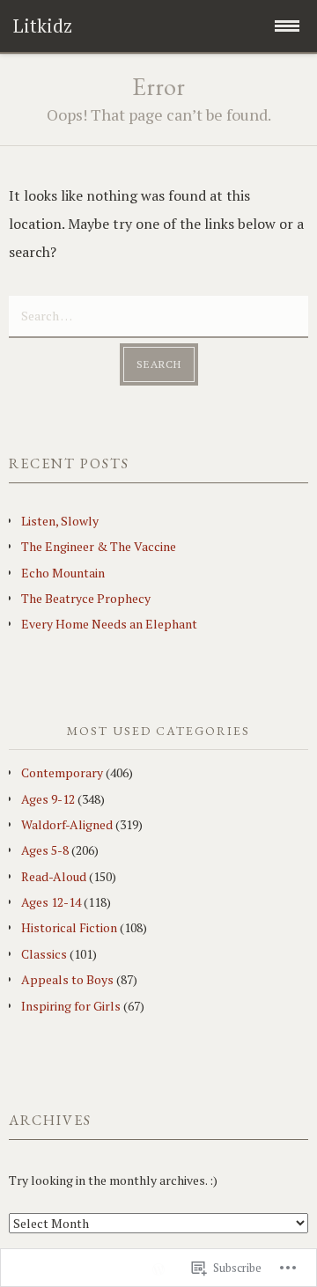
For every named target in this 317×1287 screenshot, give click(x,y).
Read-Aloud (53, 876)
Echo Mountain (63, 572)
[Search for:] (158, 314)
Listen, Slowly (60, 520)
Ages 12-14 (51, 902)
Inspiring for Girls (71, 1005)
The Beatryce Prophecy (86, 598)
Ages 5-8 (45, 850)
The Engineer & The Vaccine (98, 546)
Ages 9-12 (48, 799)
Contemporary (62, 772)
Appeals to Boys (67, 979)
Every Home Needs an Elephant (109, 623)
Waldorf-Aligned (67, 824)
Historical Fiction (69, 927)
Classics (44, 953)
